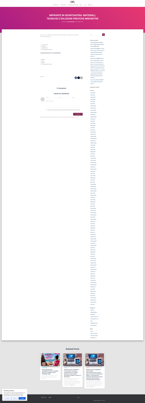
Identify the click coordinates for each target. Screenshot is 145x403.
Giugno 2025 (93, 123)
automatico (44, 46)
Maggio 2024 (93, 151)
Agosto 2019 (93, 271)
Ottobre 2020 (93, 243)
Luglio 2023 (93, 173)
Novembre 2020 (93, 241)
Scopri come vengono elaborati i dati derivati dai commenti (67, 117)
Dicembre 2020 (93, 238)
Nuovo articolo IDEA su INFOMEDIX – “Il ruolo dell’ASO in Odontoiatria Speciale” (97, 81)
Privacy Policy (43, 397)
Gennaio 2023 (93, 186)
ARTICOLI (92, 310)
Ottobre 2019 (93, 267)
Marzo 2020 (93, 256)
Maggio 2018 (93, 291)
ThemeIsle (103, 400)
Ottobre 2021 (93, 217)
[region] (14, 395)
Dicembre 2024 (93, 136)
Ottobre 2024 (93, 140)
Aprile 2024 (93, 153)
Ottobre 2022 (93, 193)
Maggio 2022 (93, 201)
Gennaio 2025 (93, 134)
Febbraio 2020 (93, 258)
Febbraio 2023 (93, 184)
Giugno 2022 (93, 199)
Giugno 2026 (93, 97)
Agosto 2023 (93, 171)
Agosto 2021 (93, 221)
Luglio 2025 (93, 121)
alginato (43, 62)
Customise (7, 398)
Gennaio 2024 (93, 160)
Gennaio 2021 (93, 236)
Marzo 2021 (93, 232)
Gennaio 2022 (93, 210)
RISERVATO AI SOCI (94, 323)
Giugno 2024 (93, 149)
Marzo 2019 (93, 278)
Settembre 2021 (93, 219)
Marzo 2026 (93, 103)
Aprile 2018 (93, 293)
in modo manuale (45, 44)
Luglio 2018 (93, 289)
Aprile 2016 (93, 304)
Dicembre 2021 (93, 212)
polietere (43, 59)
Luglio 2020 (93, 247)
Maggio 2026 (93, 99)
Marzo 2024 (93, 156)
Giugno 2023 (93, 175)
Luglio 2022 (93, 197)
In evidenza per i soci (94, 318)
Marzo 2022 (93, 206)
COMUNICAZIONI (94, 312)
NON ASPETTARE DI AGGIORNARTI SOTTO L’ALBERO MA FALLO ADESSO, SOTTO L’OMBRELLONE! (97, 44)
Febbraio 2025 (93, 132)
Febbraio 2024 (93, 158)
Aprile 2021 (93, 230)
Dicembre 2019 (93, 262)
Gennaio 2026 (93, 108)
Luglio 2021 (93, 223)
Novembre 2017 (93, 302)
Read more (73, 385)
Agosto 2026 (93, 92)
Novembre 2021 (93, 214)
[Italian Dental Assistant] (72, 2)
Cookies (49, 397)
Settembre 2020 (93, 245)
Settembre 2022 (93, 195)
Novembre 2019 (93, 265)
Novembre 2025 (93, 112)
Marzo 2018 (93, 295)
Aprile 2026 (93, 101)
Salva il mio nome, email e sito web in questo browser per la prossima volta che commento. (64, 109)
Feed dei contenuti (94, 333)
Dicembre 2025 (93, 110)
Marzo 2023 (93, 182)
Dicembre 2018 (93, 282)
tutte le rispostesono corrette (47, 64)
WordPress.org (93, 337)
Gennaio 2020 (93, 260)
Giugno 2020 (93, 249)
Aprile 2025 (93, 127)
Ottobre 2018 (93, 286)
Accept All (22, 398)
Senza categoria (94, 325)
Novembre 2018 (93, 284)
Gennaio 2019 (93, 280)
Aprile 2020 (93, 254)
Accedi (92, 331)
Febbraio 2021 (93, 234)
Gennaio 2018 (93, 297)
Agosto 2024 (93, 145)
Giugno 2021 (93, 225)
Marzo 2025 (93, 129)
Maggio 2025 (93, 125)
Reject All (15, 398)
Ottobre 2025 (93, 114)
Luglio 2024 (93, 147)
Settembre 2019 (93, 269)
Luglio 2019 (93, 273)
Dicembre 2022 (93, 188)
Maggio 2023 (93, 177)
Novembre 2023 (93, 164)
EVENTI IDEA (93, 314)
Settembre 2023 (93, 169)
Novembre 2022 (93, 190)
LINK (91, 321)
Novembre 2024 (93, 138)
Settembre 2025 (93, 116)
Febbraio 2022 (93, 208)
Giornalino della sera (94, 316)
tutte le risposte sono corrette (47, 49)
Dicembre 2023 (93, 162)
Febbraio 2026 (93, 105)
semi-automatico (45, 47)
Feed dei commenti (94, 335)
